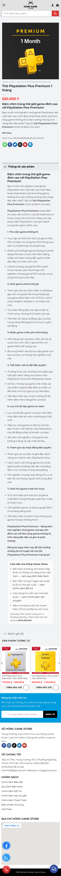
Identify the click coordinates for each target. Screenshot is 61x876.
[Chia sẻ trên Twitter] (15, 144)
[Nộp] (55, 13)
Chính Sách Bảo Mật (12, 782)
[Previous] (2, 669)
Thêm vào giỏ (14, 687)
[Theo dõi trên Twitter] (19, 745)
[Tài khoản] (52, 5)
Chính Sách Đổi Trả (11, 791)
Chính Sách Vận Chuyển (14, 795)
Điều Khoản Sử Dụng (12, 804)
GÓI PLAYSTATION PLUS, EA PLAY (34, 82)
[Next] (59, 669)
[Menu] (4, 4)
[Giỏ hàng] (57, 5)
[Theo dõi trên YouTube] (24, 745)
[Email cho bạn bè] (20, 144)
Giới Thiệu (6, 809)
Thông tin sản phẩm (21, 166)
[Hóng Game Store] (30, 5)
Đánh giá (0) (16, 633)
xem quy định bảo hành (35, 576)
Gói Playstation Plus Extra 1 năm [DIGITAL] (45, 677)
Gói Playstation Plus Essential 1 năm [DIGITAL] (14, 677)
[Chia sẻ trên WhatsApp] (4, 144)
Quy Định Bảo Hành (12, 786)
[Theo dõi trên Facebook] (4, 745)
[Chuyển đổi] (5, 167)
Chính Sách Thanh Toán (14, 800)
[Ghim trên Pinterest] (25, 144)
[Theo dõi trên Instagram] (9, 745)
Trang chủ (8, 82)
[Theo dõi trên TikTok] (14, 745)
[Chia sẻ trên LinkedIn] (30, 144)
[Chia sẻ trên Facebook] (10, 144)
